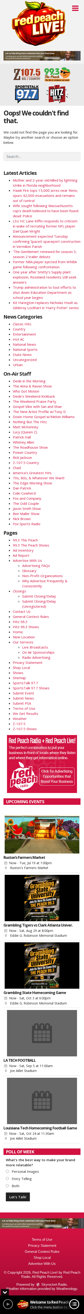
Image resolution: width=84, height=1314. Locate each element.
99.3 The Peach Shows (31, 545)
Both (15, 1185)
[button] (75, 8)
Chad (17, 467)
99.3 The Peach (25, 540)
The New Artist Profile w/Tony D (39, 411)
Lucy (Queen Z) (25, 432)
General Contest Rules (31, 616)
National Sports (25, 349)
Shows (18, 672)
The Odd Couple (26, 503)
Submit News (23, 698)
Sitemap (19, 677)
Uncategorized (25, 359)
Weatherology (66, 1289)
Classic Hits (22, 324)
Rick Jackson (22, 457)
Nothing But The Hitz (30, 421)
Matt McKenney (25, 427)
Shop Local (21, 667)
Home (18, 632)
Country (19, 329)
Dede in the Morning (29, 381)
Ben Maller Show (26, 513)
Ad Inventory (23, 550)
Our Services (23, 642)
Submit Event (23, 693)
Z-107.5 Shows (25, 728)
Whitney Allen (23, 442)
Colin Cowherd (24, 493)
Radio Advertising (36, 657)
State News (22, 354)
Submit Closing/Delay (39, 596)
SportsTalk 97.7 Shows (31, 688)
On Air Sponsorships (38, 652)
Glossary (29, 570)
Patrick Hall (22, 437)
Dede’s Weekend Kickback (34, 396)
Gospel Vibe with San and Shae (37, 406)
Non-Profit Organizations (42, 575)
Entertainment (24, 334)
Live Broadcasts (35, 647)
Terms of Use (24, 708)
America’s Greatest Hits (32, 472)
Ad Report (21, 555)
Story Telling (21, 1178)
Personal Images (25, 1171)
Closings (19, 591)
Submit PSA (22, 703)
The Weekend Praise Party (34, 401)
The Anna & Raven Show (32, 386)
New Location (24, 637)
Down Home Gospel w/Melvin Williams (44, 416)
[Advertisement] (42, 56)
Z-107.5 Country (26, 462)
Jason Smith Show (27, 508)
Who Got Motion (26, 391)
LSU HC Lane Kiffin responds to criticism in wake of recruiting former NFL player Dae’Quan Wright (45, 226)
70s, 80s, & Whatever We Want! (38, 478)
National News (24, 344)
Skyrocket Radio (53, 1284)
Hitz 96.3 (20, 621)
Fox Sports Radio (26, 523)
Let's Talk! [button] (17, 1197)
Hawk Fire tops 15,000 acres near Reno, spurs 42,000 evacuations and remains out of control (45, 195)
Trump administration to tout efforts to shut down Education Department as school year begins (44, 292)
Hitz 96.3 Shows (26, 626)
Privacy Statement (27, 662)
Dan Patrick (22, 488)
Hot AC (18, 339)
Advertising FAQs (36, 565)
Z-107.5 (19, 723)
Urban (18, 364)
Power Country (25, 452)
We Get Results (25, 713)
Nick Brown (22, 518)
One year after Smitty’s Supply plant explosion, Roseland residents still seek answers (44, 277)
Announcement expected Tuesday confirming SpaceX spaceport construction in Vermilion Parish (46, 241)
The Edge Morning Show (32, 483)
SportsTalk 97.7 (25, 683)
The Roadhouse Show (30, 447)
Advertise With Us (27, 560)
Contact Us (22, 611)
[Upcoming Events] (42, 830)
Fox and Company (27, 498)
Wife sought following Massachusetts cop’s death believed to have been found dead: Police (45, 210)
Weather (20, 718)
